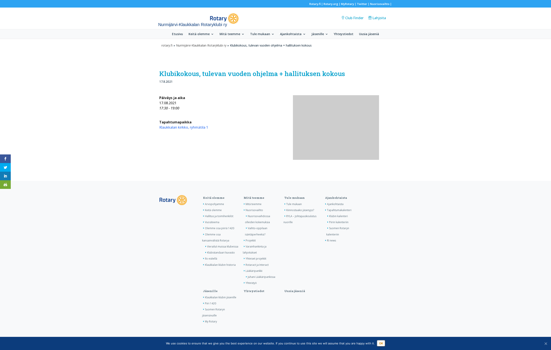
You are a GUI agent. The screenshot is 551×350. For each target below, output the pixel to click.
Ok (381, 343)
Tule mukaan (260, 34)
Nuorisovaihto (379, 4)
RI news (331, 240)
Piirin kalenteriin (338, 222)
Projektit (251, 240)
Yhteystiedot (343, 34)
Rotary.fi (315, 4)
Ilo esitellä (211, 258)
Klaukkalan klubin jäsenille (220, 297)
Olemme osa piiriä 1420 (219, 228)
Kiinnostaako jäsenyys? (300, 210)
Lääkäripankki (254, 271)
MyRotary (347, 4)
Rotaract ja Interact (257, 265)
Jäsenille (317, 34)
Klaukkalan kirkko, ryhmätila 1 (183, 127)
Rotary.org (330, 4)
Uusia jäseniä (369, 34)
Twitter (362, 4)
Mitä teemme (230, 34)
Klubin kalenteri (338, 216)
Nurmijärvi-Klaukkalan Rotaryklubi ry (201, 45)
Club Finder (354, 18)
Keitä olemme (199, 34)
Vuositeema (212, 222)
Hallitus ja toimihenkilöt (219, 216)
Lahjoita (379, 18)
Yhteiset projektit (256, 258)
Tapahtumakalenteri (339, 210)
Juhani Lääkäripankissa (261, 277)
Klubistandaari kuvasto (221, 252)
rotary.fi (167, 45)
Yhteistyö (251, 283)
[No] (545, 343)
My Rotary (211, 321)
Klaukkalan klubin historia (220, 265)
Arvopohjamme (214, 204)
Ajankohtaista (291, 34)
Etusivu (177, 34)
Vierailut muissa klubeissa (222, 246)
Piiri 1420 (210, 303)
